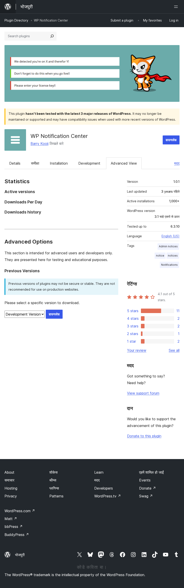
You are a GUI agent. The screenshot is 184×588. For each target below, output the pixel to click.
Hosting (10, 488)
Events (145, 480)
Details (14, 163)
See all (174, 350)
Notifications (169, 264)
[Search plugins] (52, 36)
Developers (103, 488)
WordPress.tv (107, 496)
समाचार (9, 480)
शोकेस (53, 472)
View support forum (143, 393)
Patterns (56, 496)
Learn (98, 472)
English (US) (171, 236)
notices (173, 255)
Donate (147, 488)
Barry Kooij (39, 143)
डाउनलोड (171, 140)
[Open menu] (177, 6)
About (9, 472)
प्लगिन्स (54, 488)
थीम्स (52, 480)
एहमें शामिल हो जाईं (151, 472)
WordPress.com (19, 511)
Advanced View (124, 163)
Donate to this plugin (144, 436)
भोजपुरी (20, 555)
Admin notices (168, 246)
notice (160, 255)
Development (89, 163)
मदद (177, 163)
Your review (136, 350)
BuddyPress (16, 534)
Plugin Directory (16, 20)
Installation (59, 163)
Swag (146, 496)
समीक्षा (35, 163)
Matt (10, 518)
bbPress (13, 526)
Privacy (10, 496)
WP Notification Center (59, 136)
